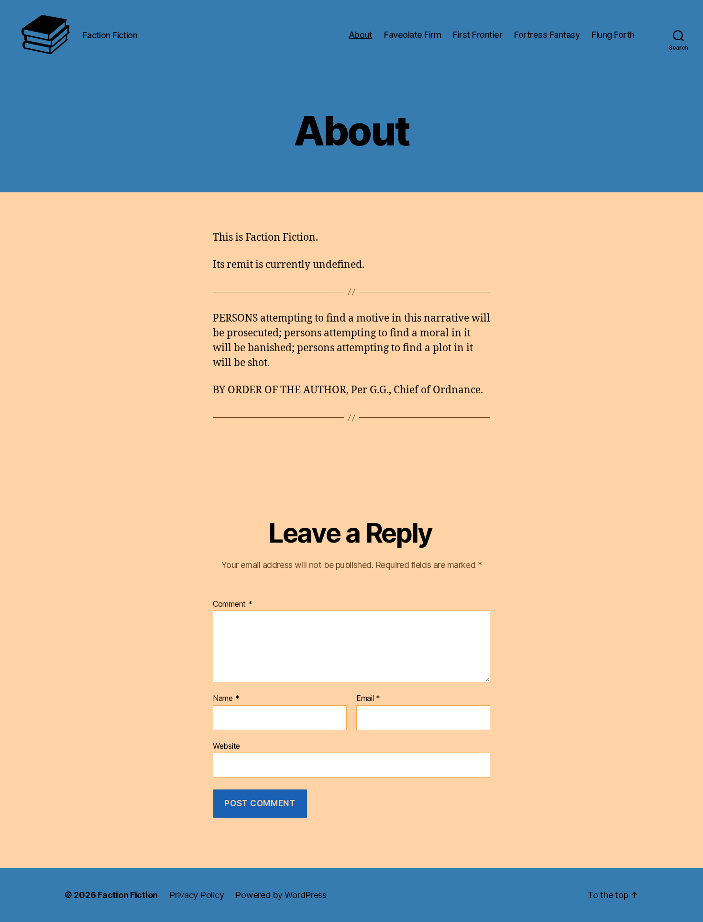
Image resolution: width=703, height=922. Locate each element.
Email (368, 698)
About (361, 35)
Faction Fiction (128, 895)
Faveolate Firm (412, 35)
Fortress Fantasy (547, 35)
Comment (233, 604)
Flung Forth (613, 35)
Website (226, 745)
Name (226, 698)
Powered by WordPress (281, 895)
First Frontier (477, 35)
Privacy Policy (196, 895)
